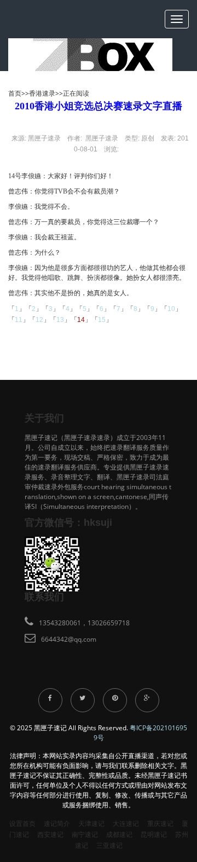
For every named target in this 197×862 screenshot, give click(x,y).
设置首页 (22, 823)
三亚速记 (109, 845)
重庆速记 (160, 823)
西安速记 (50, 834)
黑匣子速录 (44, 138)
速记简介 (57, 823)
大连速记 (126, 823)
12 (39, 320)
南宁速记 (85, 834)
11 (18, 320)
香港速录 (42, 93)
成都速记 (119, 834)
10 (171, 309)
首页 (14, 93)
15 (102, 320)
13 (60, 320)
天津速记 (91, 823)
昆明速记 (154, 834)
